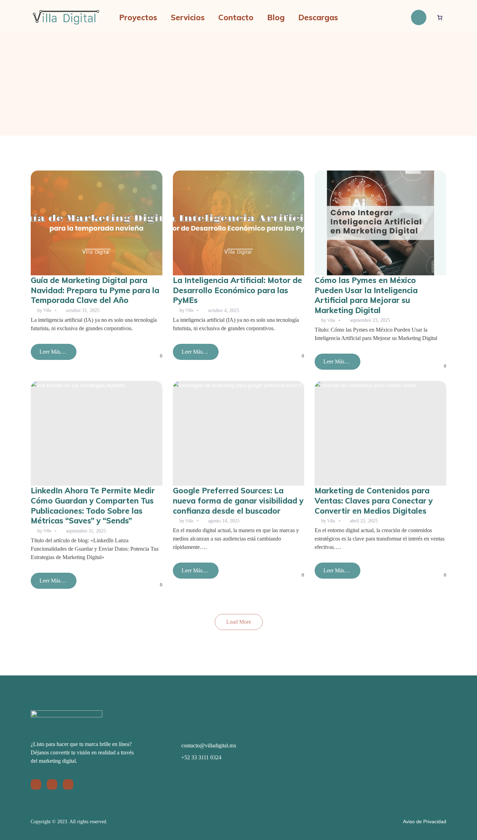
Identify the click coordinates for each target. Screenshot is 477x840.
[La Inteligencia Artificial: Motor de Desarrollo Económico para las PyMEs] (238, 223)
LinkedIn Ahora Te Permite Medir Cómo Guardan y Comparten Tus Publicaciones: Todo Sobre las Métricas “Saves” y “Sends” (93, 506)
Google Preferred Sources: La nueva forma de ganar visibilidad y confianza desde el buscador (238, 500)
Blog (276, 17)
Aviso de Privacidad (424, 821)
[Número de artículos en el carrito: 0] (440, 17)
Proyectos (138, 17)
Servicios (188, 17)
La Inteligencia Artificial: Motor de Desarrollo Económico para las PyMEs (237, 290)
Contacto (236, 17)
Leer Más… (52, 354)
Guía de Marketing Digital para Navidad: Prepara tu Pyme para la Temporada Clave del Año (95, 290)
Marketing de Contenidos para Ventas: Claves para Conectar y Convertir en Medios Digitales (374, 500)
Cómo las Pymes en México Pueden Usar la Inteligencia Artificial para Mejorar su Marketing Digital (366, 295)
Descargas (318, 17)
